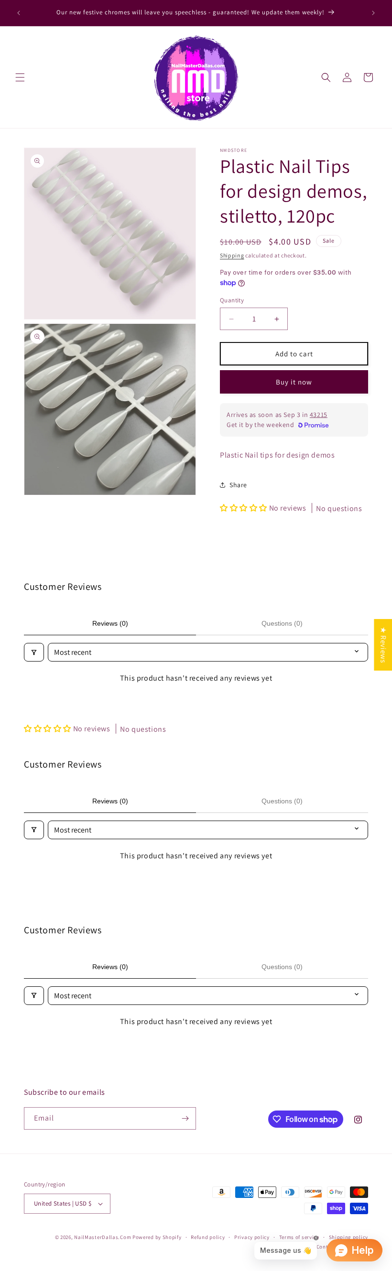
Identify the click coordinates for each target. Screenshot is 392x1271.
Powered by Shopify (157, 1237)
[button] (20, 77)
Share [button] (238, 485)
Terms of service (299, 1237)
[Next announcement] (373, 12)
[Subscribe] (185, 1118)
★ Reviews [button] (383, 644)
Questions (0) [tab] (282, 623)
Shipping (232, 255)
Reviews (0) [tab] (110, 623)
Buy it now (294, 381)
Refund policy (208, 1237)
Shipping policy (349, 1237)
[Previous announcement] (18, 12)
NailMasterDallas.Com (102, 1237)
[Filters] (34, 652)
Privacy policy (252, 1237)
